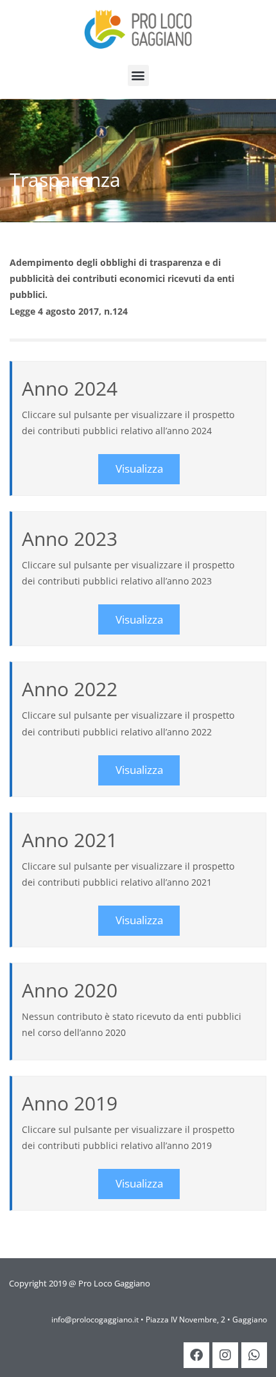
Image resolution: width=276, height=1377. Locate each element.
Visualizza (139, 468)
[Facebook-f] (196, 1355)
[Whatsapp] (254, 1355)
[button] (138, 75)
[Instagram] (225, 1355)
